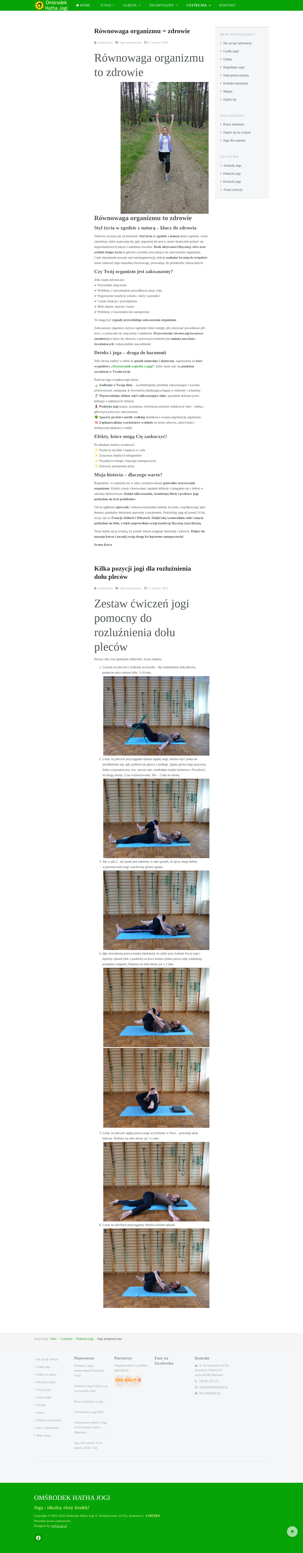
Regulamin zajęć (234, 67)
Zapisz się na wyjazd (236, 132)
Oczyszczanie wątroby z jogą (133, 366)
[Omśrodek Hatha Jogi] (50, 5)
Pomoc (40, 1412)
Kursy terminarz (233, 124)
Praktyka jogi (232, 173)
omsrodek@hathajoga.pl (214, 1386)
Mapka (227, 91)
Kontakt (227, 5)
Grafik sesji (43, 1366)
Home (85, 5)
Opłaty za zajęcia (46, 1374)
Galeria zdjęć (44, 1397)
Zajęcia (130, 5)
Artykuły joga (232, 165)
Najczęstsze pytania (236, 75)
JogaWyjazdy (162, 5)
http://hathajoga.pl (209, 1392)
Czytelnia (197, 5)
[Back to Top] (292, 1531)
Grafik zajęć (231, 51)
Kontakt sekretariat (235, 83)
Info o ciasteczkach (47, 1427)
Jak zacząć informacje (237, 43)
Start (53, 1338)
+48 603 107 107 (209, 1380)
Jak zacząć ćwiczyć (47, 1359)
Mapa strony (43, 1435)
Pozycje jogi (43, 1389)
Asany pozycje (233, 189)
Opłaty (227, 59)
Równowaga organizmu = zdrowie (142, 31)
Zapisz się (229, 99)
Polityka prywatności (48, 1420)
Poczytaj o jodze (46, 1382)
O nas (106, 5)
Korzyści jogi (232, 181)
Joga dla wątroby (234, 140)
